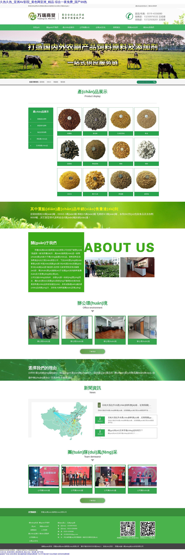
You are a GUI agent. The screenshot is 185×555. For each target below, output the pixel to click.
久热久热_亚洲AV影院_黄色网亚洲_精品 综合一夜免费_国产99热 (43, 2)
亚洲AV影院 (13, 554)
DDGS (49, 82)
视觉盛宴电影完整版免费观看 (27, 554)
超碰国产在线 (4, 554)
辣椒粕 (56, 82)
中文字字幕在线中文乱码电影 (47, 554)
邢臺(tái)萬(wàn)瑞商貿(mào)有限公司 (54, 512)
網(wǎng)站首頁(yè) (141, 6)
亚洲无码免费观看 (63, 554)
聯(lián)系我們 (153, 6)
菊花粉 (63, 82)
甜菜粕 (42, 82)
